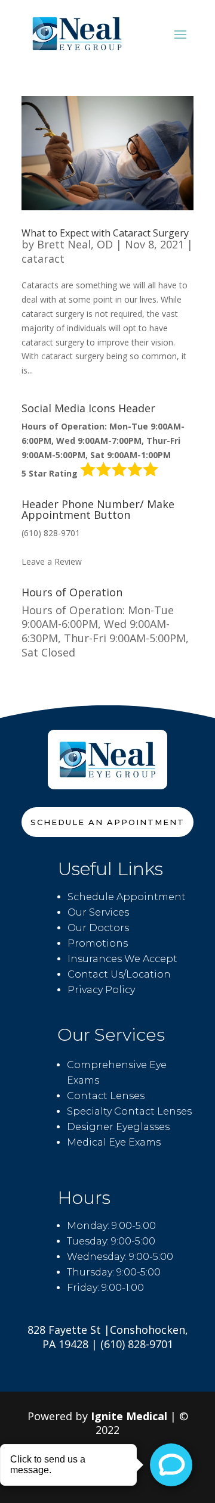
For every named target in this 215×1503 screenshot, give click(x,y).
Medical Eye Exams (114, 1142)
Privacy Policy (101, 989)
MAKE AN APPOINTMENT (72, 547)
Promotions (97, 943)
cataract (43, 258)
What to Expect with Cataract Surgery (105, 232)
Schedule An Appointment (107, 822)
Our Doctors (98, 927)
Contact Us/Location (119, 974)
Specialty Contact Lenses (129, 1111)
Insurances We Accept (122, 958)
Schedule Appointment (126, 897)
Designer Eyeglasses (118, 1126)
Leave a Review (52, 561)
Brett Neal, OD (75, 244)
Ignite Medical (129, 1416)
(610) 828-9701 (51, 533)
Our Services (98, 912)
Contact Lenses (106, 1095)
